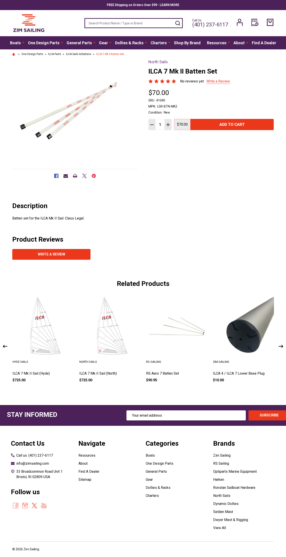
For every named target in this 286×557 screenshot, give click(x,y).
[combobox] (133, 23)
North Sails (221, 496)
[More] (23, 42)
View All (219, 528)
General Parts (79, 42)
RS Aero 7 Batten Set (162, 373)
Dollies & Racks (129, 42)
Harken (218, 479)
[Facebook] (56, 176)
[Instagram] (25, 506)
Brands (224, 443)
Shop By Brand (187, 42)
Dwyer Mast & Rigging (230, 520)
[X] (84, 176)
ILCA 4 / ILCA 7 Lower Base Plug (239, 373)
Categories (162, 443)
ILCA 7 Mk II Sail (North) (98, 373)
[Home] (14, 54)
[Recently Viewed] (255, 22)
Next (280, 346)
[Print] (75, 176)
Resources (216, 42)
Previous (5, 346)
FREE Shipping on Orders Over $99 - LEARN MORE (143, 5)
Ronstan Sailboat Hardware (234, 487)
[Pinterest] (94, 176)
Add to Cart (232, 124)
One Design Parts (43, 42)
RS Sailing (221, 463)
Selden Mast (223, 512)
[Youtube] (43, 506)
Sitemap (84, 479)
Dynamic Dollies (226, 504)
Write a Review (218, 81)
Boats (15, 42)
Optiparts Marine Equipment (235, 471)
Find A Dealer (264, 42)
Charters (159, 42)
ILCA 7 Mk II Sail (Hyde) (31, 373)
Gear (103, 42)
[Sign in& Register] (239, 22)
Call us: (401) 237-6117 (34, 455)
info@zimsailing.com (32, 463)
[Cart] (270, 22)
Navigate (91, 443)
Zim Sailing (222, 455)
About (239, 42)
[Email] (66, 176)
